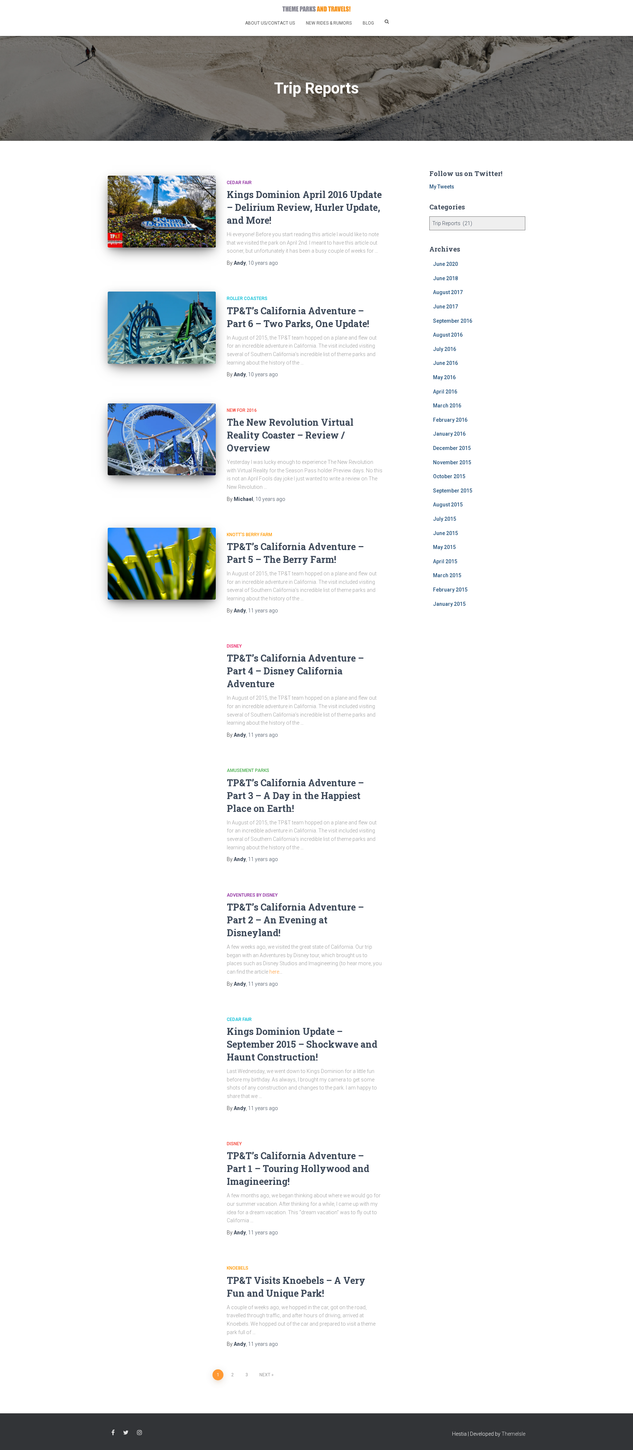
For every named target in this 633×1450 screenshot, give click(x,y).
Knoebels (237, 1268)
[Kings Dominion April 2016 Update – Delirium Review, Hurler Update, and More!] (162, 212)
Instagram (139, 1432)
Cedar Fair (239, 182)
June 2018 (445, 278)
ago (263, 263)
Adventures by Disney (252, 895)
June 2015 (445, 533)
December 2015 (452, 448)
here (274, 972)
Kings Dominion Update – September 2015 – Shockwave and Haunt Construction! (302, 1044)
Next (264, 1374)
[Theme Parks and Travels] (316, 9)
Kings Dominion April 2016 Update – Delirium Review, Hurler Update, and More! (304, 207)
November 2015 (452, 462)
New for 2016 (242, 410)
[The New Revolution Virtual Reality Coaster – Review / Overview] (162, 439)
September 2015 (452, 491)
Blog (368, 23)
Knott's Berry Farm (249, 534)
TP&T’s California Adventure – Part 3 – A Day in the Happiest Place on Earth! (295, 795)
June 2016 (445, 363)
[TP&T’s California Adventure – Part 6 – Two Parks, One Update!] (162, 328)
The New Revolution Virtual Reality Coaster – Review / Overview (290, 435)
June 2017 (445, 307)
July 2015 (444, 519)
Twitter (125, 1432)
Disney (234, 646)
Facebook (113, 1432)
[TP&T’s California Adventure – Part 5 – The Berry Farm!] (162, 564)
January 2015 (449, 604)
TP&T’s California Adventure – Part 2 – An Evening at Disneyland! (295, 920)
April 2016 (445, 392)
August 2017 (448, 292)
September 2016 (452, 321)
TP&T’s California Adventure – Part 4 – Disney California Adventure (295, 671)
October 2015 (449, 476)
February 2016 (450, 420)
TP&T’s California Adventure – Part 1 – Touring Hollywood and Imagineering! (298, 1168)
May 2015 (444, 547)
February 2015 (450, 590)
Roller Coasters (247, 298)
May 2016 (444, 377)
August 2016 (448, 335)
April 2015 (445, 561)
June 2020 (445, 264)
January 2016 (449, 434)
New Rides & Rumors (329, 23)
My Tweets (441, 187)
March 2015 (447, 575)
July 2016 (444, 349)
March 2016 (447, 406)
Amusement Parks (248, 770)
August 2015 (448, 505)
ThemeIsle (513, 1434)
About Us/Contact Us (270, 23)
